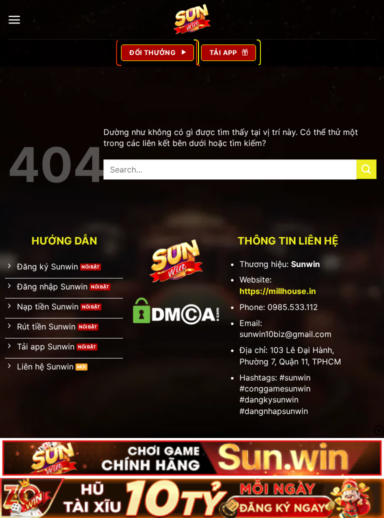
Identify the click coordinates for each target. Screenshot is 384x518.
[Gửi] (366, 169)
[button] (14, 19)
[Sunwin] (192, 19)
